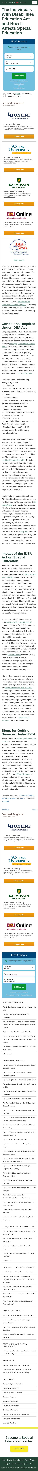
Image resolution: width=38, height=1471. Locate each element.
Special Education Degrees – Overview (16, 1365)
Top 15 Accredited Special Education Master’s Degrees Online (18, 1203)
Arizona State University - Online (18, 222)
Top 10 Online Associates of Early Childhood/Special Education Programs (16, 1196)
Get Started (19, 1449)
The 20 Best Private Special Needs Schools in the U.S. (19, 1008)
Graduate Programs (9, 1397)
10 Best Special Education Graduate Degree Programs (17, 1211)
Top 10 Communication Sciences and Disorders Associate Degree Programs (19, 1160)
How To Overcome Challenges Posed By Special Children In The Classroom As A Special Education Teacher (19, 1024)
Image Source (19, 260)
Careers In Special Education (12, 1384)
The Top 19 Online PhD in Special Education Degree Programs (17, 1074)
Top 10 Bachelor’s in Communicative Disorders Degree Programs (18, 1152)
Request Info (19, 136)
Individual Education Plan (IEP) (13, 460)
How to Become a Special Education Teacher (18, 1272)
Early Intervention (14, 655)
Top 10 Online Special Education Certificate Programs (17, 1181)
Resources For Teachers (11, 1405)
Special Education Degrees (14, 2)
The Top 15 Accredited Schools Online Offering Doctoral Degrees (18, 1126)
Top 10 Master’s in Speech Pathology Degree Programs (18, 1145)
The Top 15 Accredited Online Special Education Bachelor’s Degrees (19, 1133)
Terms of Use (29, 1464)
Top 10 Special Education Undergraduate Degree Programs (19, 1189)
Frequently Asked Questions (12, 1392)
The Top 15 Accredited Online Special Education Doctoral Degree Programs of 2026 (19, 1119)
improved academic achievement (18, 622)
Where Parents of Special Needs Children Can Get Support (18, 1336)
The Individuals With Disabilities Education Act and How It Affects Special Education (19, 1352)
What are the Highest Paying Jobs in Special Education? (17, 1240)
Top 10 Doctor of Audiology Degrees (15, 1139)
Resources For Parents (10, 1401)
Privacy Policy (19, 1464)
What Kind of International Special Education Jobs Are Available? (19, 1295)
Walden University (12, 157)
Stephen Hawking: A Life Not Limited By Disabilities (16, 1015)
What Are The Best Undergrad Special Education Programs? (19, 1254)
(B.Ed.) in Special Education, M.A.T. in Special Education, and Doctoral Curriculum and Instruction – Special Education (19, 128)
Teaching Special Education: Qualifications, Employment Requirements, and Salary (17, 1371)
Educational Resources (10, 1388)
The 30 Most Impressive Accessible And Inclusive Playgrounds (19, 1048)
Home (3, 1460)
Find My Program (30, 1460)
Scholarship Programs (10, 1410)
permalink (5, 801)
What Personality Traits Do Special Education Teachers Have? (18, 1302)
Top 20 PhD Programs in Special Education (17, 1098)
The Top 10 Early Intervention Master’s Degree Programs (18, 1111)
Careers (9, 1460)
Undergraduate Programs (11, 1418)
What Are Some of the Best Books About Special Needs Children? (19, 1232)
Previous (4, 810)
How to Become (18, 1460)
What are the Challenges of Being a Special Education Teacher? (17, 1288)
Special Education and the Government (16, 1414)
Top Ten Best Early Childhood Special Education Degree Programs (19, 1104)
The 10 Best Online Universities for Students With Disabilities (19, 1092)
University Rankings (9, 1423)
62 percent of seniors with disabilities (18, 688)
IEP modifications (22, 774)
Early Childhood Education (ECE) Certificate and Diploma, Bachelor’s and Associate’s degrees (17, 195)
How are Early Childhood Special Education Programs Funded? (17, 1247)
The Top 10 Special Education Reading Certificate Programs (19, 1218)
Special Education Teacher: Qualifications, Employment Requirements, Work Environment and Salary (18, 1279)
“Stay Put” (24, 532)
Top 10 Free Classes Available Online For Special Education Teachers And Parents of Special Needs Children (19, 1039)
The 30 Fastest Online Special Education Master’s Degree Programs (19, 1066)
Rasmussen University (14, 191)
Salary (11, 1464)
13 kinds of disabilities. (23, 373)
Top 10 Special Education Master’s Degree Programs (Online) (17, 1174)
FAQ (6, 1464)
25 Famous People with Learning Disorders (17, 1032)
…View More (7, 1054)
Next (35, 810)
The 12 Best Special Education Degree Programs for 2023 (19, 1085)
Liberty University (12, 124)
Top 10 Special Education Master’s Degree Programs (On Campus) (17, 1167)
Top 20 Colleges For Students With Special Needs (19, 1080)
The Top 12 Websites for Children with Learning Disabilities (19, 1328)
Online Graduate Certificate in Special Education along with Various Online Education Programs (18, 161)
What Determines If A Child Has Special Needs (18, 1315)
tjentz (18, 94)
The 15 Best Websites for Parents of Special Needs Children (17, 1321)
